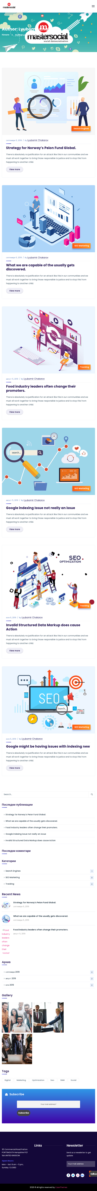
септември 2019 (49, 972)
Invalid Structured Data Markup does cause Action (43, 627)
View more (14, 169)
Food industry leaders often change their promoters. (41, 388)
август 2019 (49, 978)
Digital (7, 1080)
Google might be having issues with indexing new (48, 746)
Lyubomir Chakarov (37, 140)
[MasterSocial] (9, 6)
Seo (52, 1080)
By (26, 140)
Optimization (38, 1080)
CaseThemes (61, 1187)
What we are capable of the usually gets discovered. (40, 267)
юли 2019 (49, 985)
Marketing (21, 1080)
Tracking (84, 367)
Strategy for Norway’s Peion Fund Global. (41, 148)
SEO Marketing (81, 245)
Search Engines (81, 128)
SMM (62, 1080)
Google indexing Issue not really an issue (40, 508)
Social (73, 1080)
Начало (5, 34)
